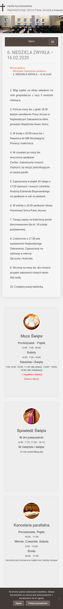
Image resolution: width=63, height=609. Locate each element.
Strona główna (17, 67)
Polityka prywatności (37, 603)
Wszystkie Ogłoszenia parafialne (29, 71)
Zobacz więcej (31, 378)
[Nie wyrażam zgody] (59, 598)
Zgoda (18, 603)
